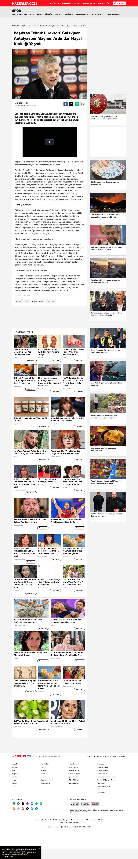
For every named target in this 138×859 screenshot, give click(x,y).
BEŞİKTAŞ (69, 14)
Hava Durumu (73, 767)
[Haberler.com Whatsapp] (36, 804)
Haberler (15, 764)
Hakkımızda (91, 756)
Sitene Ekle (101, 792)
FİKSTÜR (48, 14)
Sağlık (43, 767)
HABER (101, 3)
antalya (41, 301)
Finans (43, 774)
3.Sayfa (14, 783)
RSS (98, 789)
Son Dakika (16, 777)
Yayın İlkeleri (122, 756)
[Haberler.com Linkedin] (32, 804)
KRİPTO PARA (89, 3)
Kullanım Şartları (102, 767)
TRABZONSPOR (113, 14)
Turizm (43, 777)
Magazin (15, 774)
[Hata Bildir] (64, 827)
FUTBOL (58, 14)
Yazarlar (43, 780)
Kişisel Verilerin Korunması (106, 777)
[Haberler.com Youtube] (23, 809)
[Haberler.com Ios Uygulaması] (74, 804)
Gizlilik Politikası (102, 770)
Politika (27, 301)
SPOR (77, 3)
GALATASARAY (97, 14)
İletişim (107, 756)
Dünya (14, 786)
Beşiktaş (34, 301)
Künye (114, 756)
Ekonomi (15, 767)
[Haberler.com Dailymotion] (36, 809)
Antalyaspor (19, 301)
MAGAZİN (66, 3)
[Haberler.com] (23, 756)
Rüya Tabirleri (73, 780)
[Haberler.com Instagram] (27, 804)
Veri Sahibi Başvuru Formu (106, 780)
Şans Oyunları (73, 777)
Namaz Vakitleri (74, 770)
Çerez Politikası (102, 774)
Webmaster (101, 783)
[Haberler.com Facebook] (18, 804)
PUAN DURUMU (36, 14)
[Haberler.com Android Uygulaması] (85, 804)
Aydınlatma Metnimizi (19, 854)
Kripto (14, 780)
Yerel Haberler (45, 783)
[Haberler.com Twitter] (23, 804)
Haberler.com (73, 764)
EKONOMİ (54, 3)
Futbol (48, 301)
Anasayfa (15, 26)
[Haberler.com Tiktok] (27, 809)
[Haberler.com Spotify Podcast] (41, 804)
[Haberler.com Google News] (14, 804)
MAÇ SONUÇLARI (19, 14)
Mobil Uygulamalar (103, 786)
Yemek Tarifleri (74, 783)
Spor (23, 26)
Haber (61, 822)
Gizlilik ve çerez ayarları (54, 827)
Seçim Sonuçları (74, 774)
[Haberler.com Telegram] (32, 809)
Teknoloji (43, 770)
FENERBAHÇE (82, 14)
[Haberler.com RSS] (14, 809)
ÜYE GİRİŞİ (120, 3)
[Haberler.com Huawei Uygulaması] (95, 804)
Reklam (99, 756)
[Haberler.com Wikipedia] (18, 809)
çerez (4, 851)
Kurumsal (100, 764)
